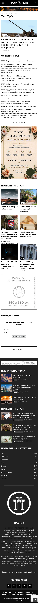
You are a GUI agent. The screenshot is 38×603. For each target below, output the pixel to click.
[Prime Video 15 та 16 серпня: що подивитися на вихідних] (9, 252)
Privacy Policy (31, 594)
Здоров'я (4, 460)
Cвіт (2, 453)
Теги (10, 13)
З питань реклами (8, 594)
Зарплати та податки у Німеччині (20, 61)
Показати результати (19, 341)
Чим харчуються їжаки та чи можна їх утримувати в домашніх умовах (24, 427)
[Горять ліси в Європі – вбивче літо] (9, 197)
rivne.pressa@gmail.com (26, 572)
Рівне (3, 463)
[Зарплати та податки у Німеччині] (6, 378)
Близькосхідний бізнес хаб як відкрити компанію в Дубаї (24, 388)
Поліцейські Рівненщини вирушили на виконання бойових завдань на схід (16, 78)
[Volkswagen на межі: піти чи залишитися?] (6, 400)
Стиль (3, 469)
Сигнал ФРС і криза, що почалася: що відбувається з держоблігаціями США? (28, 266)
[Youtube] (30, 586)
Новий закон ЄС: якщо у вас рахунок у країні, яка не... (28, 234)
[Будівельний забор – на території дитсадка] (28, 197)
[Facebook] (9, 586)
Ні (7, 333)
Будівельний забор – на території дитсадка (28, 209)
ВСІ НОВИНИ (18, 122)
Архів (5, 592)
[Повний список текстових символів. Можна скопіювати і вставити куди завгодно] (6, 416)
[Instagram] (14, 586)
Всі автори (29, 592)
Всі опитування (19, 350)
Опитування (18, 592)
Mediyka (18, 598)
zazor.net (19, 600)
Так (7, 330)
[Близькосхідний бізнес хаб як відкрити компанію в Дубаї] (6, 388)
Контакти (20, 594)
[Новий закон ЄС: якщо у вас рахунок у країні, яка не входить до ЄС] (28, 222)
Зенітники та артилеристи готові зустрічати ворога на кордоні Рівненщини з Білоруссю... (17, 43)
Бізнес (3, 466)
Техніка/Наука (6, 472)
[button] (35, 3)
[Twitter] (24, 586)
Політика (4, 457)
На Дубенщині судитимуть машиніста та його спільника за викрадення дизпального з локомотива (18, 103)
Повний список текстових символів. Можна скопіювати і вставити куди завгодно (25, 415)
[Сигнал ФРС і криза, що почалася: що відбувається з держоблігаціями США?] (28, 252)
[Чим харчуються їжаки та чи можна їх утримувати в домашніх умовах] (6, 427)
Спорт (3, 479)
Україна (4, 475)
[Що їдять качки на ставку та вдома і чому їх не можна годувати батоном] (6, 439)
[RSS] (19, 586)
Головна (4, 13)
